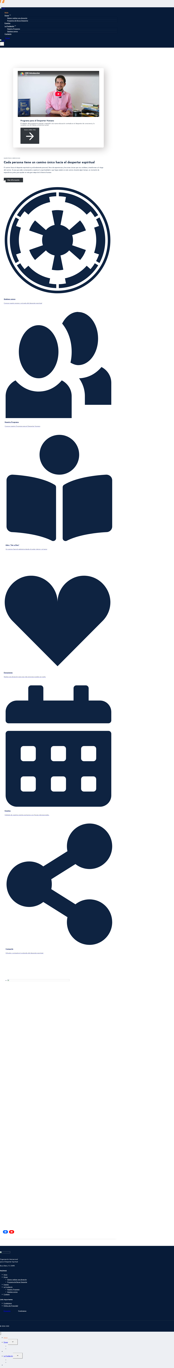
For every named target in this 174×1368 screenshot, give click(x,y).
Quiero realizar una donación (17, 1279)
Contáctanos (8, 1303)
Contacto (8, 34)
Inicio (6, 12)
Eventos (7, 23)
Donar (7, 38)
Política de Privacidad (11, 1306)
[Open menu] (2, 44)
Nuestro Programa (13, 1289)
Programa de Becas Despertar (17, 21)
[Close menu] (0, 1333)
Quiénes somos (12, 31)
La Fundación (8, 1287)
